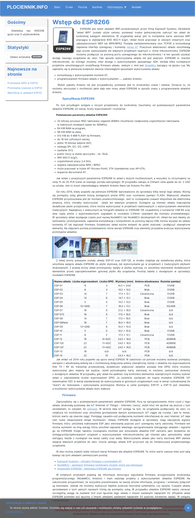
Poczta (82, 7)
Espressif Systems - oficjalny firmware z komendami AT (89, 461)
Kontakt (136, 7)
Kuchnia (97, 7)
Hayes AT (132, 47)
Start (57, 7)
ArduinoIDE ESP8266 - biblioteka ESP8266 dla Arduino (89, 468)
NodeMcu (150, 65)
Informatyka (115, 7)
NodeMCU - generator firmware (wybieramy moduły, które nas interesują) (100, 465)
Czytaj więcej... (14, 511)
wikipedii (92, 408)
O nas (69, 7)
